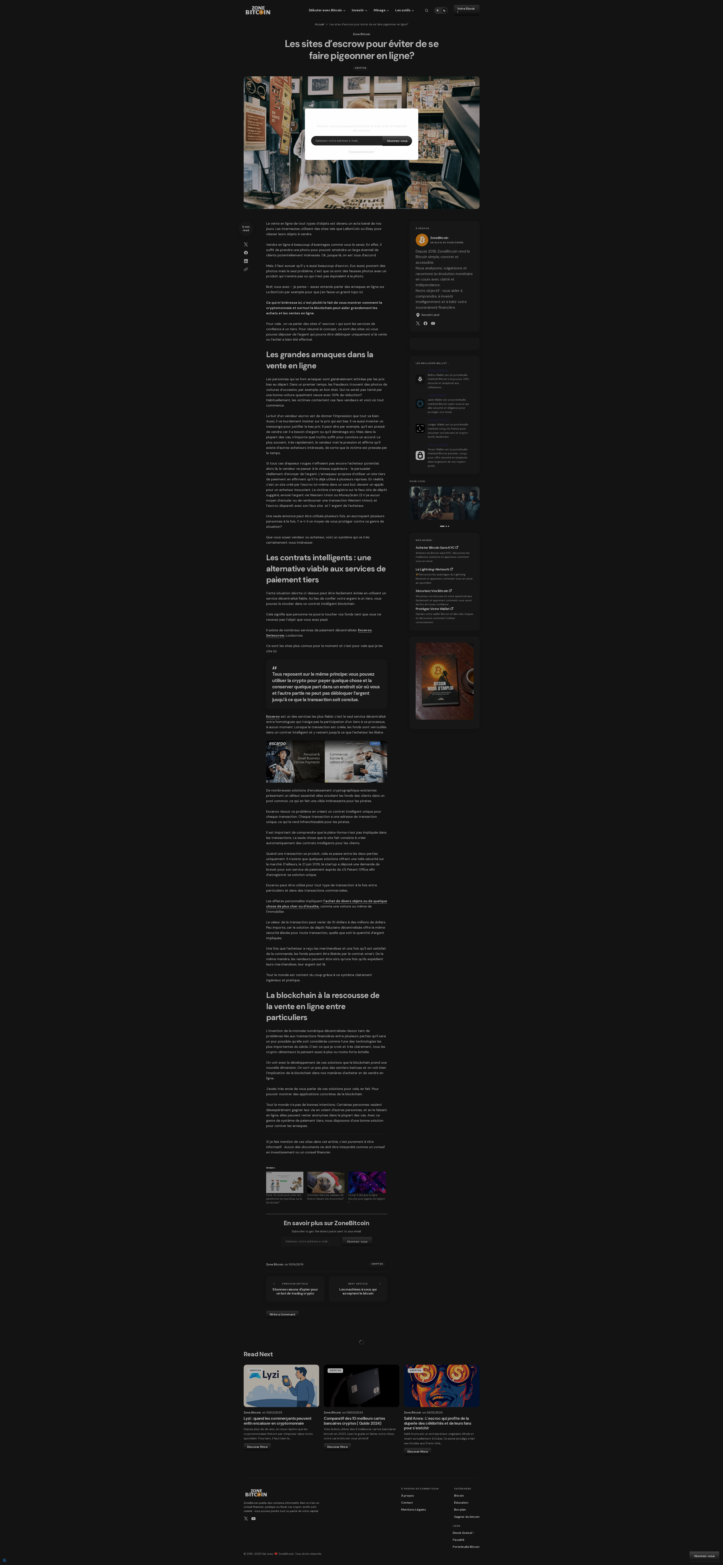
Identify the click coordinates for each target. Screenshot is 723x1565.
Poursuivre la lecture (361, 151)
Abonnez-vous (397, 141)
